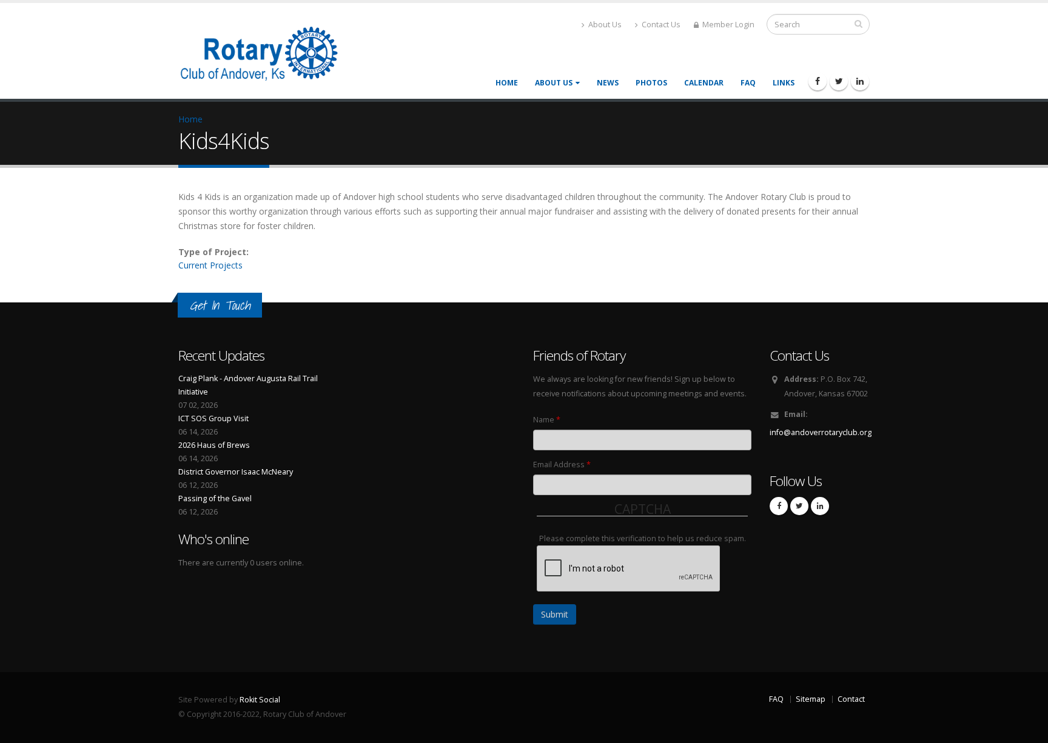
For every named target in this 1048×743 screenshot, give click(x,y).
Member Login (727, 24)
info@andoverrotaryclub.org (821, 432)
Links (783, 83)
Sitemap (810, 699)
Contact (851, 699)
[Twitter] (839, 81)
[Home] (266, 52)
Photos (651, 83)
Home (506, 83)
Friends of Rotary (579, 355)
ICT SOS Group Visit (213, 418)
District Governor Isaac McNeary (235, 472)
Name (546, 420)
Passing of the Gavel (215, 498)
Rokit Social (260, 700)
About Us (604, 24)
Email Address (562, 464)
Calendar (704, 83)
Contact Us (660, 24)
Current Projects (210, 265)
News (608, 83)
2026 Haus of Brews (214, 445)
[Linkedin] (860, 81)
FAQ (748, 83)
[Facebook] (817, 81)
